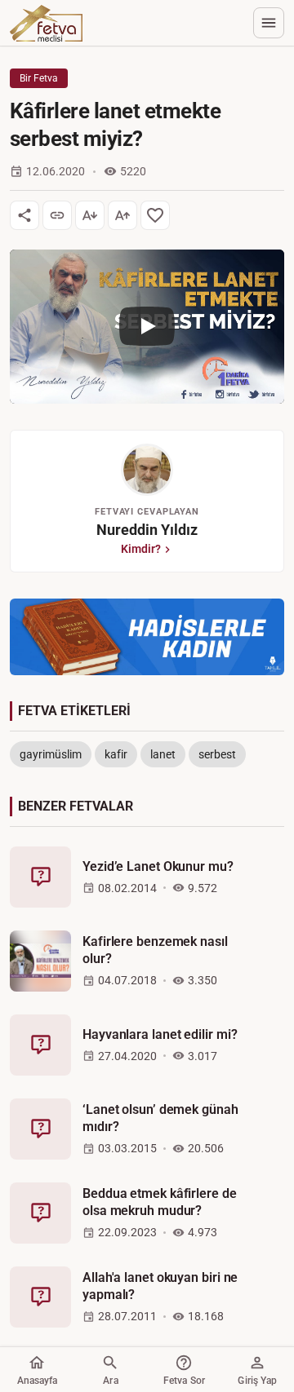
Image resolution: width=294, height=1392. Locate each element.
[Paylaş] (24, 215)
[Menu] (268, 22)
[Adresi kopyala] (57, 215)
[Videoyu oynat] (147, 327)
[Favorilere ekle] (155, 215)
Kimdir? (141, 548)
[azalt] (90, 215)
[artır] (122, 215)
